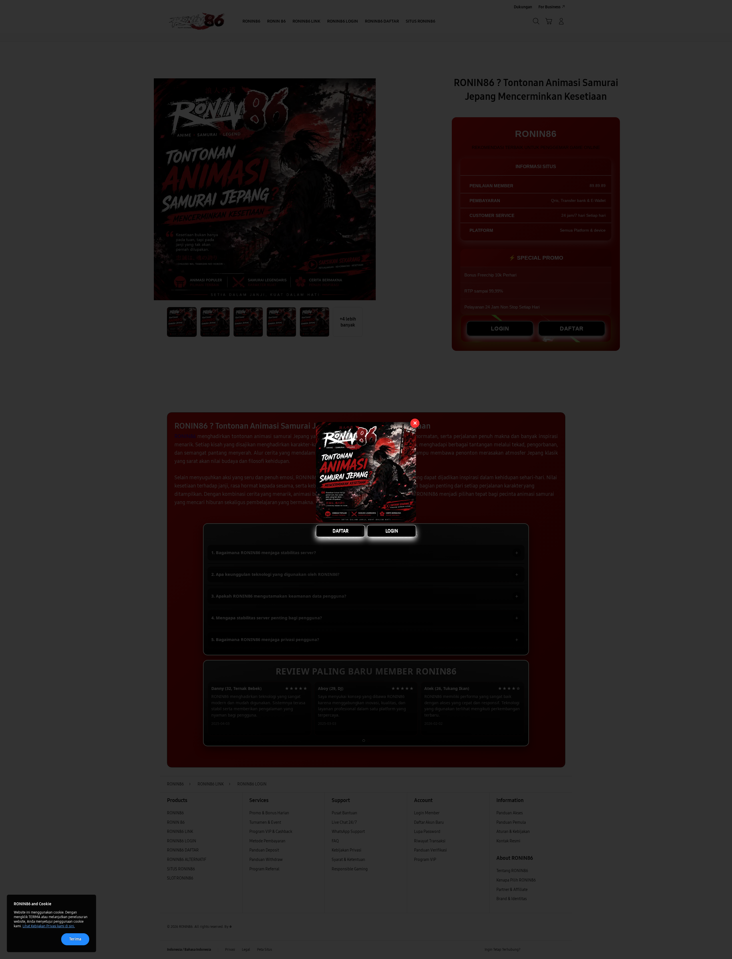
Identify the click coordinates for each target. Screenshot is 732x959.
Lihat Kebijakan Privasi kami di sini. (49, 926)
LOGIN (391, 531)
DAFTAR (341, 531)
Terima (75, 939)
